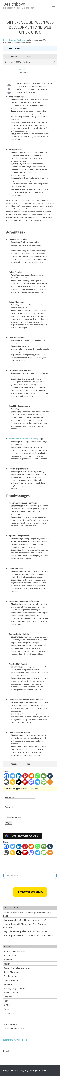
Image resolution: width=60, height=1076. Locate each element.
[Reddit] (31, 776)
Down (9, 93)
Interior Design (11, 980)
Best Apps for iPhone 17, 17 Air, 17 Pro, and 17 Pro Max (30, 935)
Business (8, 959)
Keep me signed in (14, 817)
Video (6, 1009)
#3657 (53, 62)
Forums (12, 40)
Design (7, 963)
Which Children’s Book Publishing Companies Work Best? (27, 914)
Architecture (10, 955)
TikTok (24, 1039)
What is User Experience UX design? (23, 439)
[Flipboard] (25, 782)
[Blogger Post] (6, 782)
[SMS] (44, 782)
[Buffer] (19, 782)
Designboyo (18, 5)
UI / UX (7, 1004)
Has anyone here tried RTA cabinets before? (25, 919)
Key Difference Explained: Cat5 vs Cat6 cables (25, 931)
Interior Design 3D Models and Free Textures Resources (24, 926)
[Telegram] (37, 782)
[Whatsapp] (37, 776)
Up (9, 85)
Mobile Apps (10, 984)
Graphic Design (11, 976)
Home (5, 40)
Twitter (16, 1039)
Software (8, 996)
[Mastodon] (31, 782)
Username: (9, 797)
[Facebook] (6, 776)
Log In (8, 822)
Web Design (21, 40)
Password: (9, 807)
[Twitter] (12, 776)
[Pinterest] (25, 776)
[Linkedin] (19, 776)
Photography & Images (15, 988)
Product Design (11, 992)
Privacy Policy (10, 1024)
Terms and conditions (14, 1028)
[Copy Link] (12, 782)
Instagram (8, 1039)
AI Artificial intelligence (14, 951)
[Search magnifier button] (53, 875)
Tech (6, 1000)
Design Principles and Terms (17, 967)
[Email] (44, 776)
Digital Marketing (12, 972)
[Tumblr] (50, 776)
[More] (50, 782)
